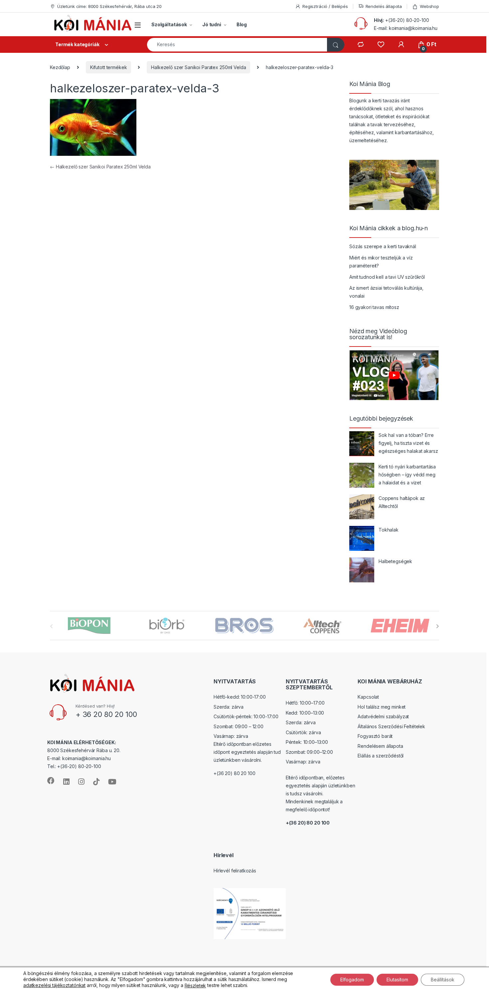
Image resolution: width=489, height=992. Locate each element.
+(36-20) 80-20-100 (407, 20)
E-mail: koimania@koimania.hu (405, 28)
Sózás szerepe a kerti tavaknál (382, 246)
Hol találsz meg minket (382, 707)
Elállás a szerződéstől (381, 755)
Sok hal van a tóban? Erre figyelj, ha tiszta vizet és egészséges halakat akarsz (408, 443)
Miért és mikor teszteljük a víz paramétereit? (381, 261)
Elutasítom (397, 979)
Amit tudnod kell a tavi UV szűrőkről (387, 277)
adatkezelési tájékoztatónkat (54, 985)
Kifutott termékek (108, 67)
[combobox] (237, 44)
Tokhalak (389, 530)
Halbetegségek (395, 561)
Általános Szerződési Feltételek (391, 726)
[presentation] (437, 626)
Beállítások (442, 979)
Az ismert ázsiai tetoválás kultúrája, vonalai (386, 292)
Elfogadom (352, 979)
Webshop (429, 6)
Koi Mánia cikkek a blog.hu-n (388, 228)
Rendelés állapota (384, 6)
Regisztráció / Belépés (325, 6)
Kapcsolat (368, 697)
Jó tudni (211, 24)
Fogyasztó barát (375, 736)
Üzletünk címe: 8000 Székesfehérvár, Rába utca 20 (109, 6)
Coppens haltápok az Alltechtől (402, 502)
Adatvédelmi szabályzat (383, 716)
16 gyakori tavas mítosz (374, 307)
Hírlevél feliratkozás (235, 870)
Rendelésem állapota (380, 746)
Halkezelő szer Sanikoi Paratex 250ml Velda (198, 67)
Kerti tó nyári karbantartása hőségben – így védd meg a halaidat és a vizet (407, 474)
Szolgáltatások (169, 24)
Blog (242, 24)
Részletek (195, 985)
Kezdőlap (60, 67)
